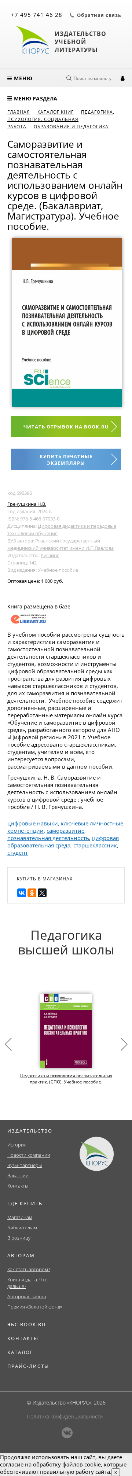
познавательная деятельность (48, 838)
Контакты (17, 1185)
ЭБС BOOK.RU (26, 1324)
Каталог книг (55, 112)
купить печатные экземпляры (66, 459)
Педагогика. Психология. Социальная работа (60, 119)
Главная (18, 112)
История (16, 1144)
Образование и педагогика (71, 127)
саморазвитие (65, 830)
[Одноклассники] (31, 892)
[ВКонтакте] (21, 892)
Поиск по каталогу (92, 78)
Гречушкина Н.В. (26, 504)
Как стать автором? (28, 1269)
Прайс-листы (28, 1366)
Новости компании (28, 1155)
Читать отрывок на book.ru (66, 426)
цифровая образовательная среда (63, 841)
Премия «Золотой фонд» (34, 1306)
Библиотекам (22, 1227)
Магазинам (19, 1217)
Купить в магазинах (45, 879)
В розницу (18, 1237)
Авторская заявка (26, 1296)
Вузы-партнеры (24, 1165)
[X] (42, 892)
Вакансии (18, 1175)
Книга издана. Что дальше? (27, 1282)
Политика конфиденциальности (65, 1416)
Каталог (20, 1352)
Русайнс (50, 555)
